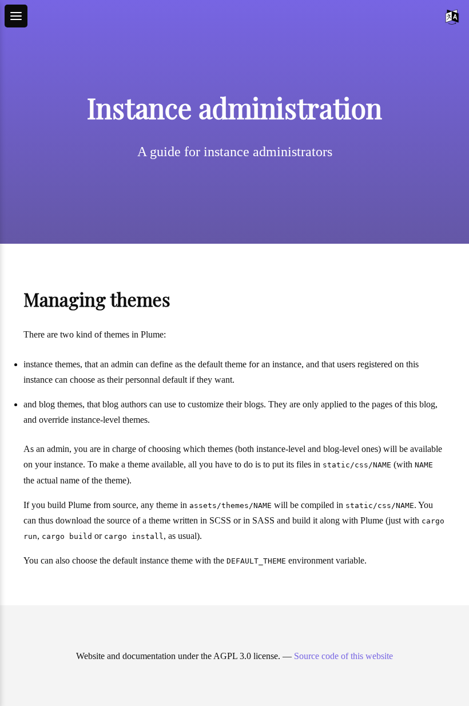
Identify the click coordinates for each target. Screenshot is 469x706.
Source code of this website (343, 656)
